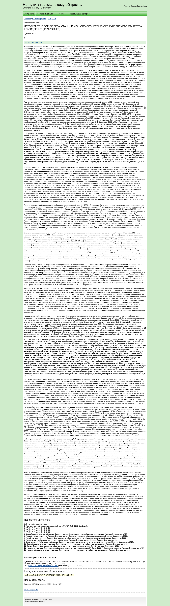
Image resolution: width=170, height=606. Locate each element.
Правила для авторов (79, 14)
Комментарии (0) (31, 590)
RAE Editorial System (45, 599)
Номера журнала (45, 14)
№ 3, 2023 (52, 19)
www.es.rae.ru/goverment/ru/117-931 (43, 566)
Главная (27, 19)
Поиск (60, 14)
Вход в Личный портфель (135, 6)
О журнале (29, 14)
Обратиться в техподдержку (35, 601)
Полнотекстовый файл (34, 42)
